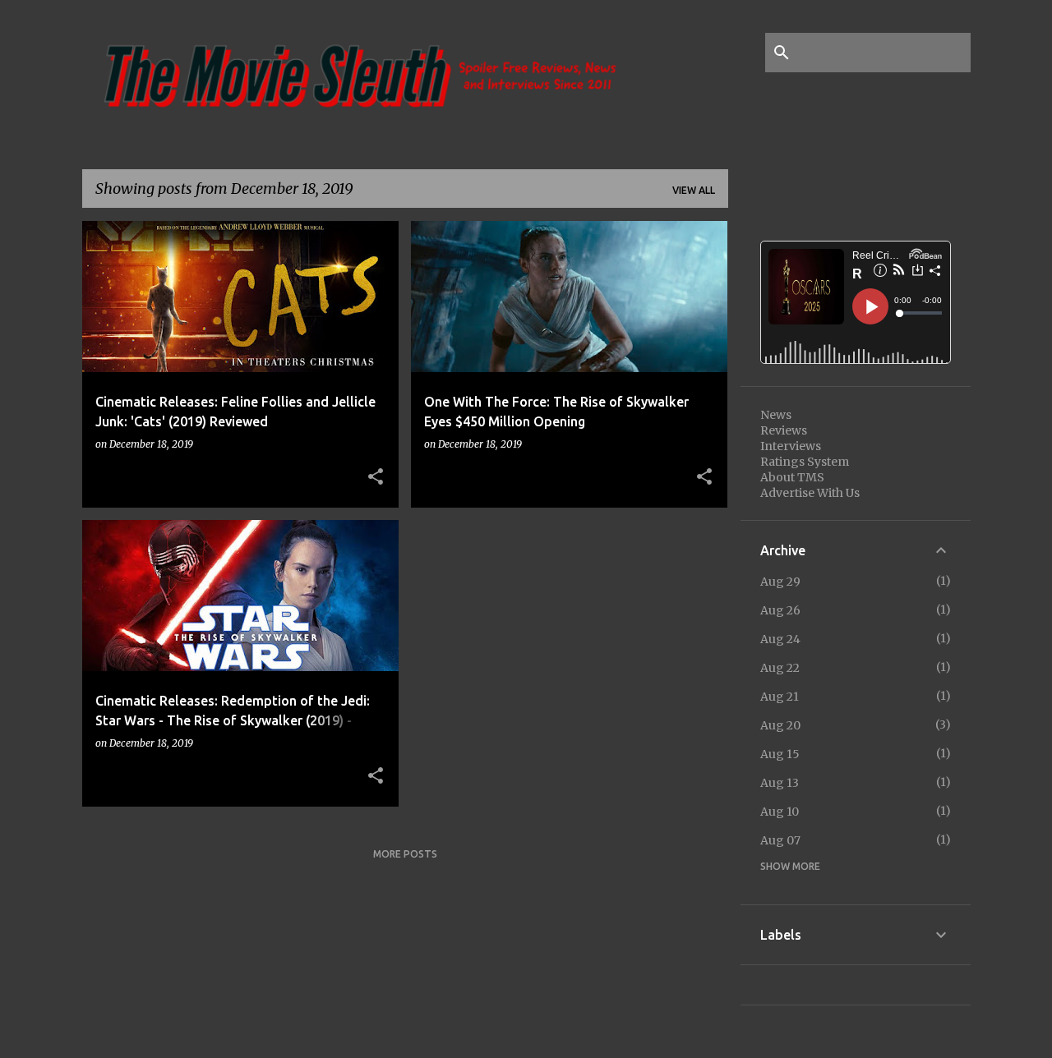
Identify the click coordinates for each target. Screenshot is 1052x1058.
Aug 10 (779, 811)
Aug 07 (780, 840)
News (775, 414)
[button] (375, 477)
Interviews (790, 446)
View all (693, 190)
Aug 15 (780, 754)
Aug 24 (780, 639)
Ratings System (804, 461)
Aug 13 (779, 782)
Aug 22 (780, 667)
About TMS (792, 477)
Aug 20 (780, 725)
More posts (405, 854)
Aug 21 (779, 696)
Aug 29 (780, 581)
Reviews (783, 430)
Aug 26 (780, 610)
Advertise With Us (810, 492)
